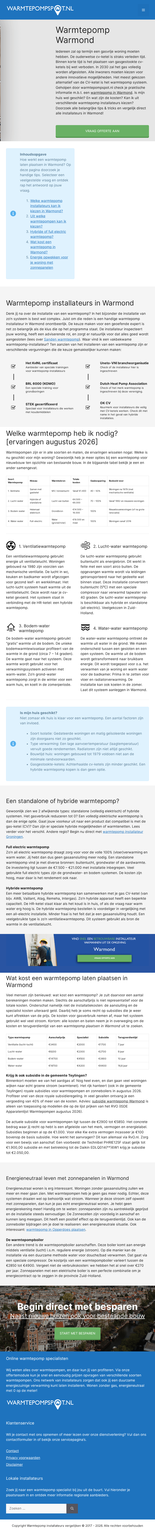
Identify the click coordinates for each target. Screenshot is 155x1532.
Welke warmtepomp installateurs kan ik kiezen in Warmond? (46, 206)
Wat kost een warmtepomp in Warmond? (43, 247)
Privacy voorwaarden (23, 1458)
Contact (12, 1451)
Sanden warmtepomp (61, 339)
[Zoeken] (72, 1508)
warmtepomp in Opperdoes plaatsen (55, 1230)
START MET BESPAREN (77, 1333)
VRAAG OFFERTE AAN (102, 131)
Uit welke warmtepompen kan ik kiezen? (48, 221)
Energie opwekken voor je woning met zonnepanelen (49, 262)
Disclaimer (14, 1465)
